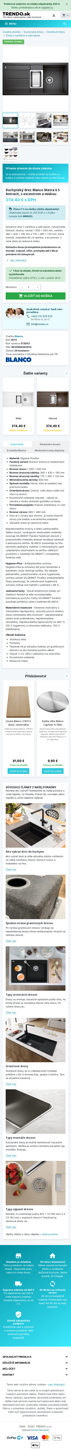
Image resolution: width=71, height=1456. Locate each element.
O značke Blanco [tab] (16, 450)
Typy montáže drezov (21, 1138)
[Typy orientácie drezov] (35, 968)
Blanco (19, 336)
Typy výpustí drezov (19, 1209)
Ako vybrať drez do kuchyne (25, 851)
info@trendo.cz (39, 324)
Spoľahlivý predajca (17, 1356)
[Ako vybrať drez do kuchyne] (35, 825)
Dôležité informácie (16, 1362)
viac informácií (56, 1384)
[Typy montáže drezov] (35, 1111)
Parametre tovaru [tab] (50, 444)
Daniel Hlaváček (40, 1430)
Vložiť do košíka (35, 296)
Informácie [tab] (17, 444)
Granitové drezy (17, 1066)
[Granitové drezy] (35, 1040)
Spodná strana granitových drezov (29, 923)
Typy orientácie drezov (21, 994)
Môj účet (9, 1368)
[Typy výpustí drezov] (35, 1183)
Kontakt (8, 1374)
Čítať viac (11, 869)
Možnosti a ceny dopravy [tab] (49, 450)
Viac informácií (18, 260)
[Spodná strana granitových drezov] (35, 897)
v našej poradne (49, 1234)
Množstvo (11, 287)
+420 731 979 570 (41, 316)
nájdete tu (47, 7)
